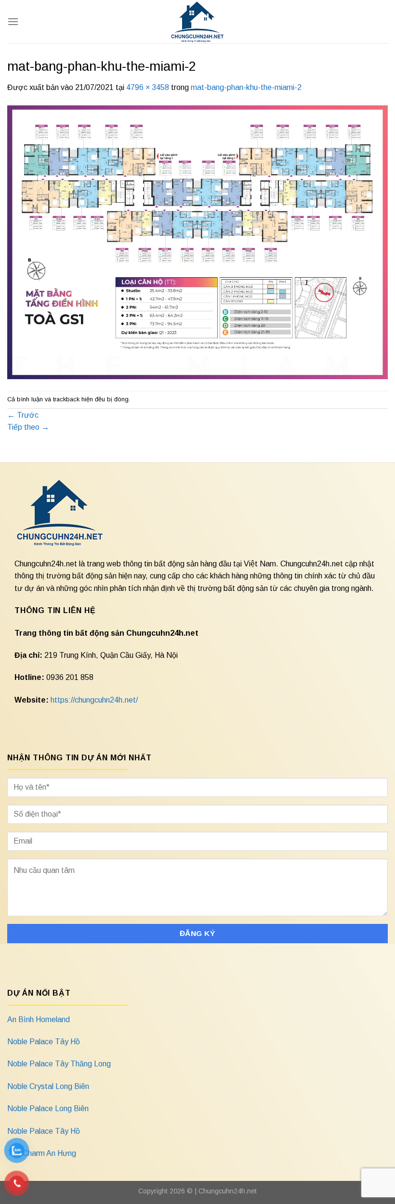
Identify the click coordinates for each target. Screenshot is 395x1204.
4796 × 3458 (147, 87)
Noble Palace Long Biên (48, 1108)
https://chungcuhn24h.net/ (94, 700)
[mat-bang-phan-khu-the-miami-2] (197, 242)
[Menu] (13, 21)
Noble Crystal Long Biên (48, 1086)
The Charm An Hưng (41, 1153)
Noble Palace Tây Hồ (43, 1041)
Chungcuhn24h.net (227, 1191)
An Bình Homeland (38, 1019)
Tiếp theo (28, 427)
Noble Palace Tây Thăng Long (59, 1064)
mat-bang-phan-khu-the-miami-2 (246, 87)
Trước (23, 415)
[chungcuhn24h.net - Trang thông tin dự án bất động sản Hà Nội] (198, 21)
